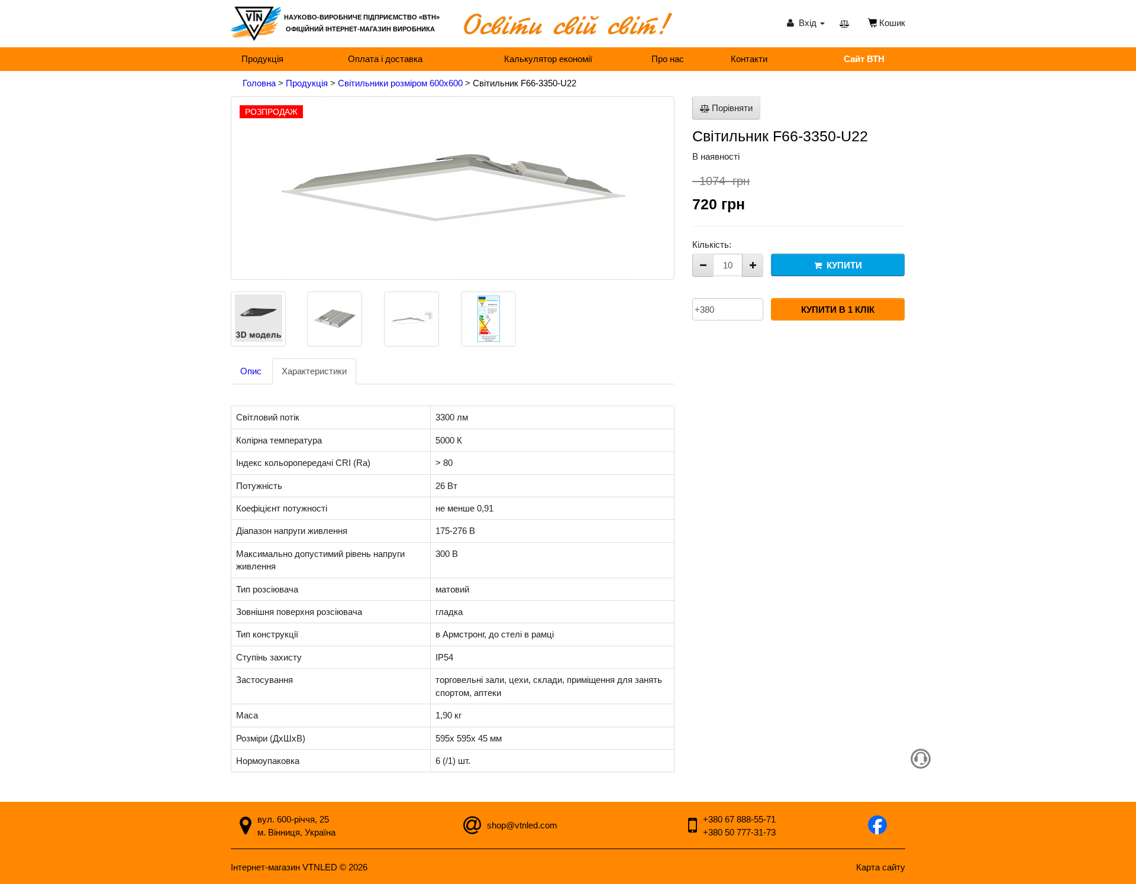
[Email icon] (472, 828)
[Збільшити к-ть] (752, 265)
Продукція (262, 59)
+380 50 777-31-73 (739, 832)
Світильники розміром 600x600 (401, 83)
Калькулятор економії (548, 59)
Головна (260, 83)
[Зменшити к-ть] (703, 265)
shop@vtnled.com (522, 825)
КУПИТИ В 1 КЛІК (837, 310)
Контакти (749, 59)
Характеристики (314, 371)
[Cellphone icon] (692, 828)
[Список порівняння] (844, 23)
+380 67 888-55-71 (739, 819)
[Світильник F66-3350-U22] (452, 188)
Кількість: (711, 244)
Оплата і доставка (385, 59)
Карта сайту (880, 867)
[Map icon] (245, 828)
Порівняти (731, 108)
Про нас (667, 59)
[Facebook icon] (877, 826)
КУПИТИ (842, 265)
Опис (251, 371)
